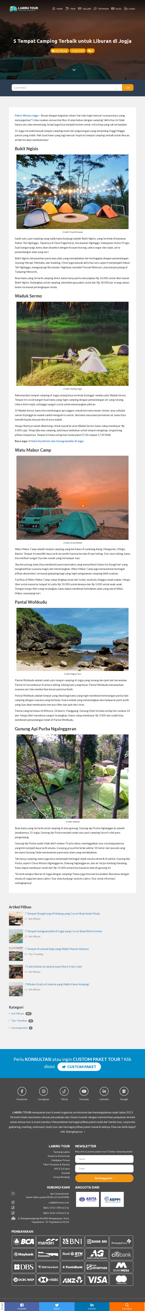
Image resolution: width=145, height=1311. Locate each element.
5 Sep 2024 (77, 50)
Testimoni (103, 9)
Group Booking (61, 1176)
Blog (118, 9)
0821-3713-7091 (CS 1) (56, 1207)
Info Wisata (61, 50)
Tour (72, 9)
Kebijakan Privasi (60, 1160)
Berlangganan (104, 1178)
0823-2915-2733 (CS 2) (56, 1212)
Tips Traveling (35, 954)
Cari (128, 87)
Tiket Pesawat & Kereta (56, 1164)
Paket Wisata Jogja (27, 115)
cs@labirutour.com (59, 1202)
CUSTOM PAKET (81, 1066)
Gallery (86, 9)
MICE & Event (62, 1168)
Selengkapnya (74, 1131)
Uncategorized (21, 1027)
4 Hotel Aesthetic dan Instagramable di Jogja (56, 441)
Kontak (66, 1172)
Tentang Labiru (61, 1151)
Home (59, 9)
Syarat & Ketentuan (59, 1155)
